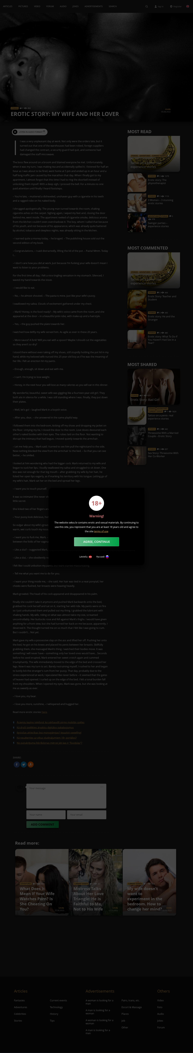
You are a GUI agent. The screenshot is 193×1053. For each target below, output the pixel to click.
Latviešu (83, 556)
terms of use (101, 531)
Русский (100, 556)
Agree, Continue (96, 542)
